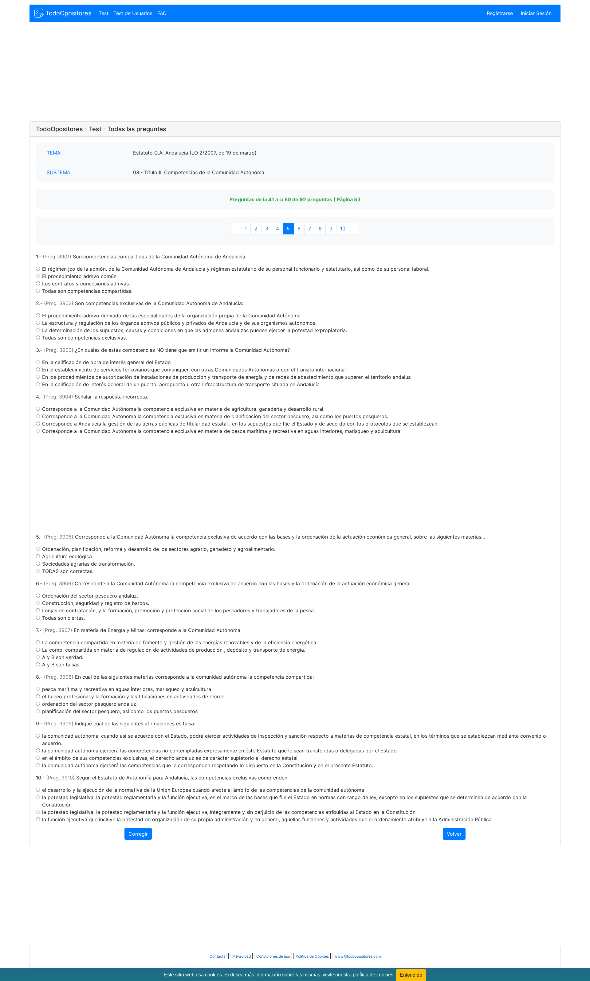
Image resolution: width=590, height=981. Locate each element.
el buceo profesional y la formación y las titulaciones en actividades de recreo (133, 696)
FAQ (162, 13)
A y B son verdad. (62, 657)
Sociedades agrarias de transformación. (88, 564)
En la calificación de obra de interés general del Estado (106, 362)
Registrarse (500, 13)
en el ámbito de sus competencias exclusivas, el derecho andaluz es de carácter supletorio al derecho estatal (169, 758)
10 (342, 229)
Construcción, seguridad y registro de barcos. (95, 603)
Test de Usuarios (132, 13)
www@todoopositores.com (357, 956)
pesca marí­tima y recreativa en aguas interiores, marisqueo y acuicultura (126, 689)
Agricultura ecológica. (67, 556)
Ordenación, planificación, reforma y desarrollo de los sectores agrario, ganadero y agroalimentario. (158, 549)
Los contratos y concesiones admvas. (86, 284)
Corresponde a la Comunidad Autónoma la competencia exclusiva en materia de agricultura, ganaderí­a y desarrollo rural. (183, 409)
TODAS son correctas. (67, 571)
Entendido (411, 975)
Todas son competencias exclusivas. (84, 338)
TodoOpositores (67, 13)
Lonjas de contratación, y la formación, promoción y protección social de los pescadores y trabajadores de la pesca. (178, 610)
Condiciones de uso (273, 956)
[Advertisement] (214, 72)
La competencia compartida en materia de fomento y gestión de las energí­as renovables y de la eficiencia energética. (179, 642)
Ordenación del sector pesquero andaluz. (90, 596)
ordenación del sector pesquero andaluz (89, 704)
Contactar (219, 956)
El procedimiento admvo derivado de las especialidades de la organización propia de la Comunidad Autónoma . (172, 315)
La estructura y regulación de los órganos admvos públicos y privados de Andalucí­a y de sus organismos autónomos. (179, 323)
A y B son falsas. (61, 664)
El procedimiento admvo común (79, 276)
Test (103, 13)
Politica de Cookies (313, 956)
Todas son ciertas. (63, 618)
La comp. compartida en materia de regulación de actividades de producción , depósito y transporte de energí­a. (173, 650)
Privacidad (242, 956)
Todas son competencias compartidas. (87, 291)
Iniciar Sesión (536, 13)
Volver (454, 834)
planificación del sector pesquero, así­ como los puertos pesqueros (120, 711)
